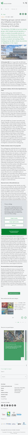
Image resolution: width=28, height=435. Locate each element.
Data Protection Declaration (14, 231)
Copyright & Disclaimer (14, 232)
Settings (13, 225)
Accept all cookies (14, 218)
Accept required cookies (14, 221)
